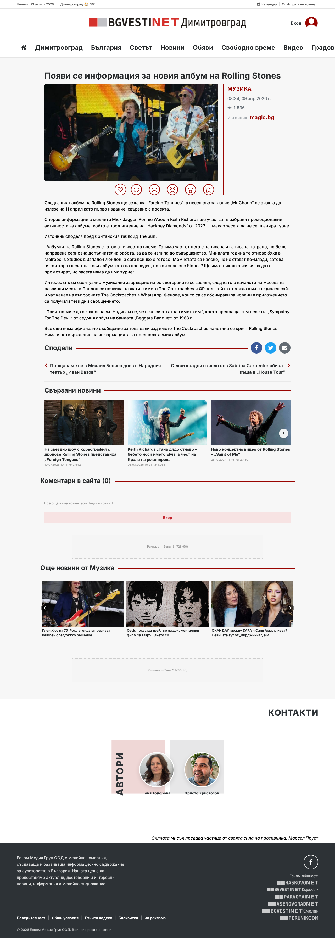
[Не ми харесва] (156, 189)
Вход (296, 23)
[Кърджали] (292, 890)
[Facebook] (311, 862)
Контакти (293, 713)
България (106, 47)
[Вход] (311, 23)
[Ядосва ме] (174, 189)
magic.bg (262, 117)
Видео (293, 47)
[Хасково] (297, 883)
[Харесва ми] (138, 189)
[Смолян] (290, 911)
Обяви (203, 47)
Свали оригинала (63, 89)
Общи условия (65, 917)
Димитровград (59, 47)
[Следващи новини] (283, 433)
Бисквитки (128, 917)
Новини (172, 47)
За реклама (155, 917)
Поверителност (31, 917)
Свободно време (248, 47)
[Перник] (299, 918)
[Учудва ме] (192, 189)
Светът (141, 47)
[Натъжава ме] (210, 189)
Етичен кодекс (98, 917)
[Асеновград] (293, 904)
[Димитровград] (167, 23)
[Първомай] (296, 897)
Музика (239, 89)
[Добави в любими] (121, 189)
